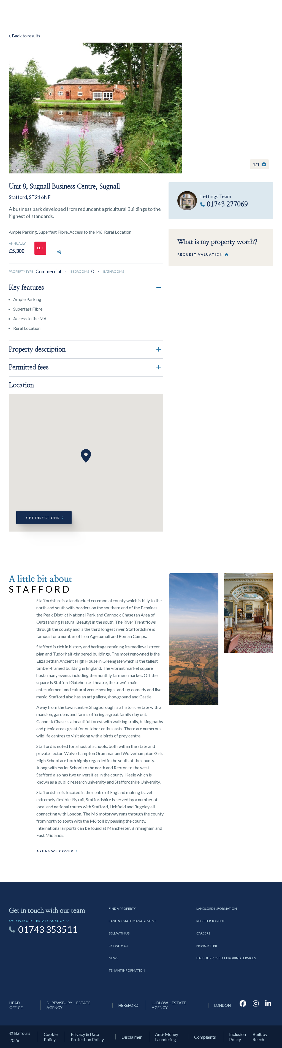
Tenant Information (127, 970)
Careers (203, 933)
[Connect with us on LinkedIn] (268, 1005)
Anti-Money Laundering (166, 1037)
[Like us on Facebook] (242, 1005)
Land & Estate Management (132, 921)
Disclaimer (131, 1036)
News (113, 958)
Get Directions (42, 518)
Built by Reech (260, 1037)
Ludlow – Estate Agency (169, 1005)
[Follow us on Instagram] (256, 1005)
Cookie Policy (51, 1037)
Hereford (128, 1005)
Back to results (25, 35)
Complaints (205, 1036)
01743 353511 (47, 929)
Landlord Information (216, 908)
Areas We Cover (55, 851)
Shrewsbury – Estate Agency (69, 1005)
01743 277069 (227, 204)
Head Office (16, 1005)
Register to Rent (210, 921)
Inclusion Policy (237, 1037)
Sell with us (119, 933)
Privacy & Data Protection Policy (87, 1037)
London (222, 1005)
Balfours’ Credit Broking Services (226, 958)
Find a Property (122, 908)
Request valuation (200, 254)
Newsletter (206, 946)
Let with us (118, 946)
